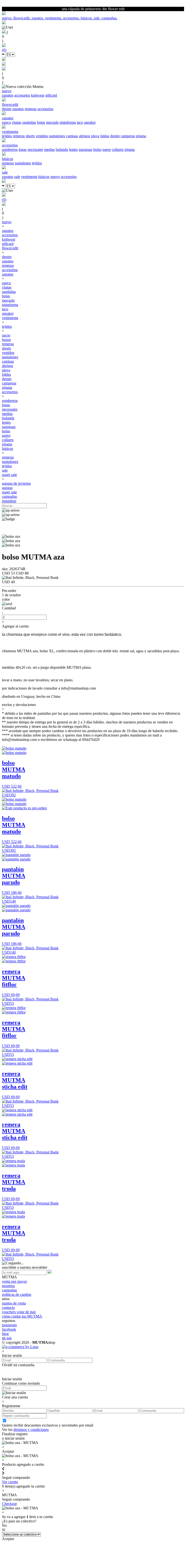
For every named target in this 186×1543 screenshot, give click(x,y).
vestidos (42, 136)
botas (41, 122)
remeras (31, 109)
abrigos (84, 136)
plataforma (68, 122)
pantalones (57, 136)
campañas (9, 496)
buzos (6, 340)
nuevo (55, 177)
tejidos (7, 136)
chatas (16, 122)
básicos (43, 177)
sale (17, 177)
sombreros (10, 149)
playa (95, 136)
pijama (141, 136)
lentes (73, 149)
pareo (106, 149)
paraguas (85, 149)
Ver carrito (10, 1482)
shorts (30, 136)
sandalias (29, 122)
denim (6, 109)
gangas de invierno (16, 483)
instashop (9, 501)
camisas (72, 136)
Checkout (9, 1504)
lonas (23, 149)
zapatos (7, 95)
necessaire (35, 149)
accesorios (22, 95)
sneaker (90, 122)
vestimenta (29, 177)
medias (49, 149)
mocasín (52, 122)
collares (118, 149)
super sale (9, 475)
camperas (128, 136)
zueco (6, 122)
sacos (6, 335)
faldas (104, 136)
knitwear (37, 95)
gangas (7, 488)
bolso (97, 149)
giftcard (51, 95)
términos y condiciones (31, 1430)
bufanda (62, 149)
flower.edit (10, 248)
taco (80, 122)
